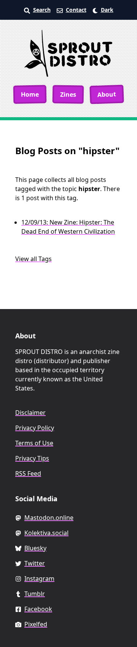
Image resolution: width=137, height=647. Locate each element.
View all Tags (33, 259)
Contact (76, 9)
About (106, 94)
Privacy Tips (32, 458)
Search (42, 9)
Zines (68, 94)
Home (30, 94)
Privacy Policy (34, 428)
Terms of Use (34, 443)
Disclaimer (30, 412)
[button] (102, 10)
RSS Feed (28, 473)
